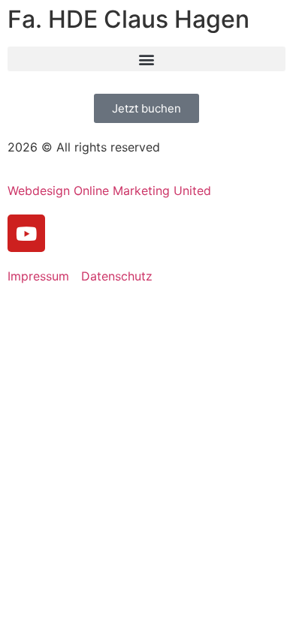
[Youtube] (26, 233)
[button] (146, 58)
